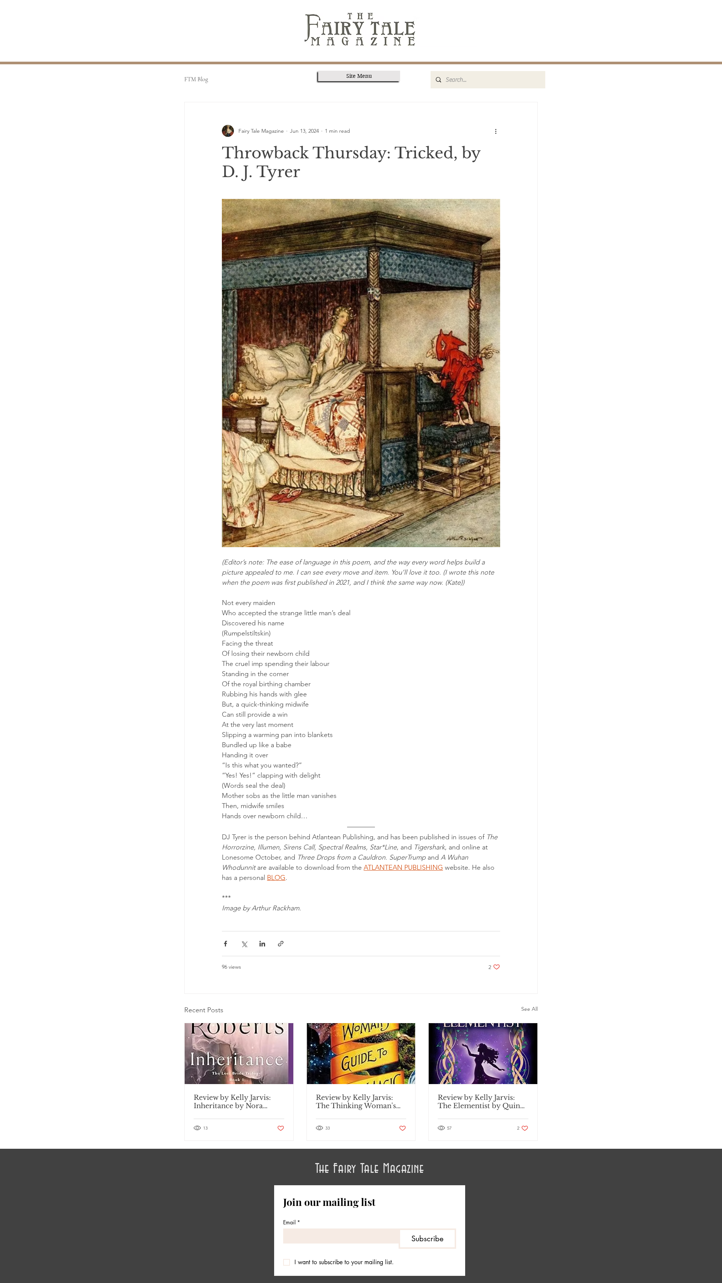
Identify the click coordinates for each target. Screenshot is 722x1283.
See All (529, 1008)
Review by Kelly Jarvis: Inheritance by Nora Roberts (232, 1101)
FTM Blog (196, 79)
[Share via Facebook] (225, 943)
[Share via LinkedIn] (262, 943)
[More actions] (495, 130)
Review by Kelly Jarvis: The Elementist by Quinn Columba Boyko (481, 1101)
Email (291, 1222)
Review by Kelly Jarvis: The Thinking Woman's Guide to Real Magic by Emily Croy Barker (356, 1101)
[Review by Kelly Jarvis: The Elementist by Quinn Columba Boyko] (483, 1053)
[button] (359, 76)
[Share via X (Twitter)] (243, 943)
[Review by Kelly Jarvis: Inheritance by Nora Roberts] (239, 1053)
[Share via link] (280, 943)
